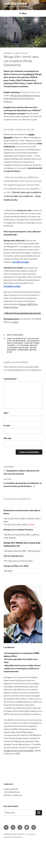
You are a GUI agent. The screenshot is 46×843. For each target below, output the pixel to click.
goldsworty (33, 341)
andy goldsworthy (16, 339)
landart (11, 345)
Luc (26, 53)
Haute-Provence (15, 335)
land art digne (31, 343)
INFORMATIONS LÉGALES (14, 834)
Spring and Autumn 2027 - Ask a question (22, 551)
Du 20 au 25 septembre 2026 (17, 535)
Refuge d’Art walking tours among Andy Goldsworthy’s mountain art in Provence (21, 98)
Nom (6, 413)
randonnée (23, 350)
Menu (24, 13)
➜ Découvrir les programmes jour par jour (22, 313)
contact (15, 322)
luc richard (23, 345)
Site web (7, 438)
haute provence (15, 343)
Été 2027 (9, 571)
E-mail (7, 426)
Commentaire (10, 379)
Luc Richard (15, 3)
